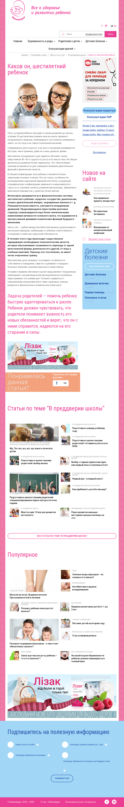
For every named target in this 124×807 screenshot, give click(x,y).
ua (112, 26)
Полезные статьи (95, 299)
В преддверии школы (77, 55)
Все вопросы (99, 152)
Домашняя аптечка (97, 285)
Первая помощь (99, 292)
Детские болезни (95, 276)
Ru (115, 26)
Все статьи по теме (99, 266)
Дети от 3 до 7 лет (57, 55)
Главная (17, 41)
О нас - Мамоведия (50, 802)
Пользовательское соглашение (80, 802)
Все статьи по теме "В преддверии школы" (62, 536)
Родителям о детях (39, 55)
